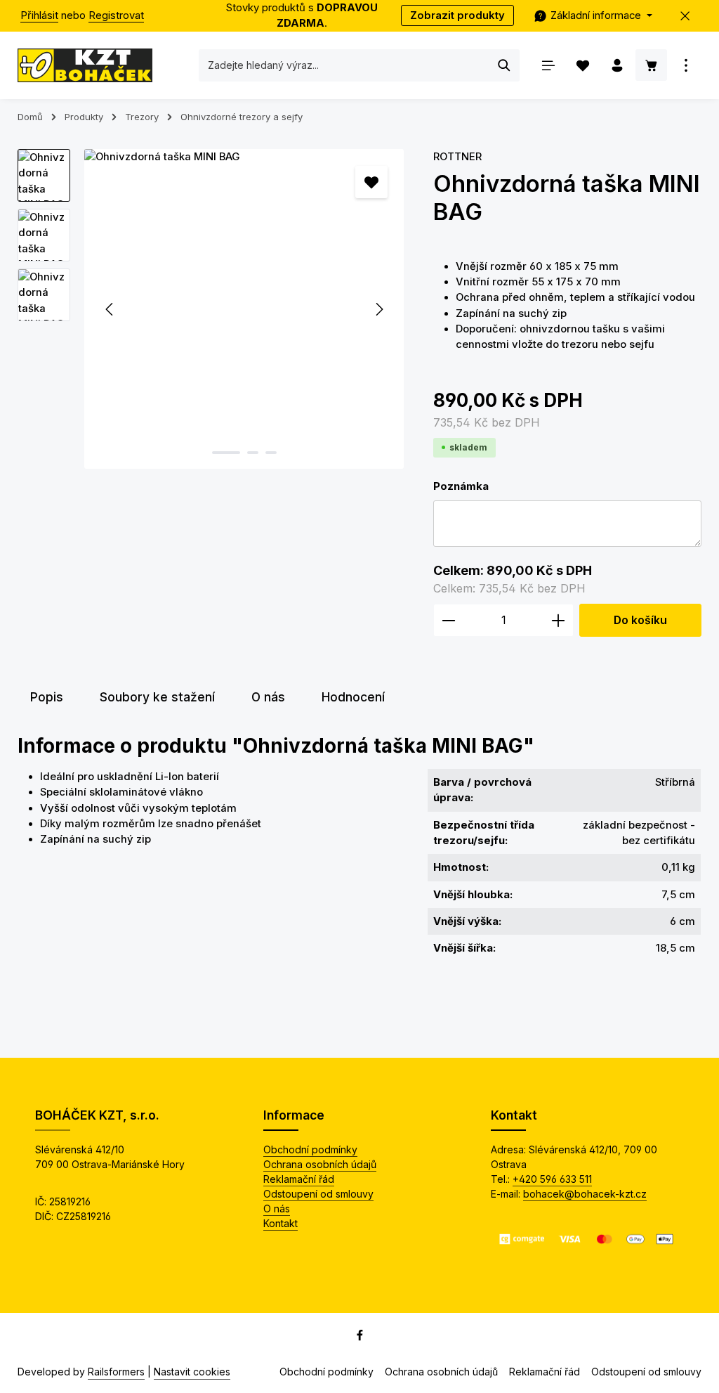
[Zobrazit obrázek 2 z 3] (252, 452)
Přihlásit (39, 15)
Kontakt (280, 1223)
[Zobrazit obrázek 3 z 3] (271, 452)
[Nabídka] (548, 65)
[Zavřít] (686, 16)
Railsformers (116, 1372)
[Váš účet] (617, 65)
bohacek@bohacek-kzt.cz (585, 1194)
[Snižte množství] (448, 620)
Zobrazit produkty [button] (457, 15)
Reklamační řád (298, 1179)
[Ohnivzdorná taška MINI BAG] (244, 309)
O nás (276, 1208)
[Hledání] (504, 65)
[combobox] (344, 65)
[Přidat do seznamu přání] (371, 182)
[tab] (47, 697)
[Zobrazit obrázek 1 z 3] (226, 452)
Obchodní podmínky (310, 1149)
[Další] (378, 309)
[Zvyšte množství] (558, 620)
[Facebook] (360, 1338)
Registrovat (116, 15)
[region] (211, 309)
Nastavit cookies (192, 1372)
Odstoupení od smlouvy (318, 1194)
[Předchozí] (110, 309)
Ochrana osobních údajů (319, 1164)
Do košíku (640, 620)
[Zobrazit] (685, 65)
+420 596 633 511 (552, 1179)
